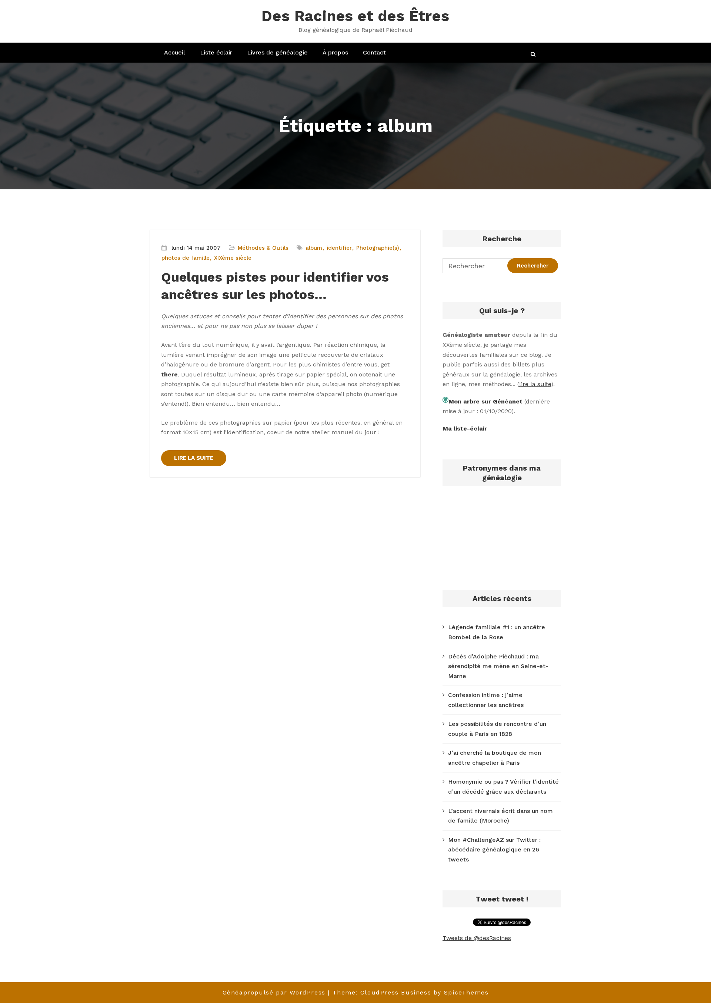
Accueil (174, 52)
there (169, 374)
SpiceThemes (466, 992)
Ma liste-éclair (465, 428)
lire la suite (535, 384)
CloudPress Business (395, 992)
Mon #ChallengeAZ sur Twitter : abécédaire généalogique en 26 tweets (494, 849)
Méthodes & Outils (263, 248)
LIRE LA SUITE (193, 458)
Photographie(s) (377, 248)
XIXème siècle (232, 258)
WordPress (307, 992)
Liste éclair (216, 52)
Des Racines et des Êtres (355, 16)
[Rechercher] (534, 54)
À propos (335, 52)
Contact (374, 52)
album (314, 248)
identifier (339, 248)
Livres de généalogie (277, 52)
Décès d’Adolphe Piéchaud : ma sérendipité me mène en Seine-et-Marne (498, 666)
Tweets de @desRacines (477, 937)
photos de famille (185, 258)
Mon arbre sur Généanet (485, 401)
